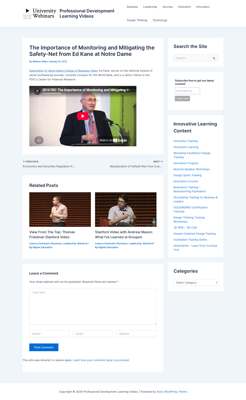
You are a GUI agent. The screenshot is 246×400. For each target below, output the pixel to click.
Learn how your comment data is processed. (101, 360)
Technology (160, 20)
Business (132, 6)
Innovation (203, 6)
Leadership (150, 6)
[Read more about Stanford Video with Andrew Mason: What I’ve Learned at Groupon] (126, 209)
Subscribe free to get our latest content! (194, 82)
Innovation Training (186, 141)
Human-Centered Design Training (195, 233)
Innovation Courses (186, 181)
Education (184, 6)
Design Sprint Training (187, 175)
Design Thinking (137, 20)
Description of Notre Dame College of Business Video (63, 70)
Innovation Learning (186, 147)
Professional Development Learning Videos (87, 13)
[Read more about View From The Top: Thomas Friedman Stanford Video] (60, 209)
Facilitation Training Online (190, 239)
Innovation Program (186, 163)
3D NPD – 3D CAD (185, 227)
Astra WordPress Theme (172, 391)
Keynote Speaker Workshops (192, 169)
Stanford (82, 243)
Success (167, 6)
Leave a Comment (39, 243)
